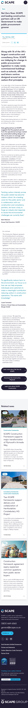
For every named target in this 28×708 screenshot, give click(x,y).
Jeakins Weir (17, 91)
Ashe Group (9, 89)
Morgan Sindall (11, 94)
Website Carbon (15, 679)
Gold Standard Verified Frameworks (11, 644)
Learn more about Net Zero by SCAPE (12, 370)
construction (4, 158)
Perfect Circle (20, 94)
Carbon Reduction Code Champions (11, 650)
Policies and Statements (8, 647)
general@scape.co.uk (11, 628)
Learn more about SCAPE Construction (12, 387)
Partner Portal (5, 653)
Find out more (13, 675)
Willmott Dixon (18, 96)
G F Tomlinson (9, 91)
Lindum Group (12, 92)
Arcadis (3, 89)
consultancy (12, 158)
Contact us (5, 633)
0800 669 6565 (9, 624)
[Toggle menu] (25, 2)
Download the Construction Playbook (12, 378)
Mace (18, 92)
